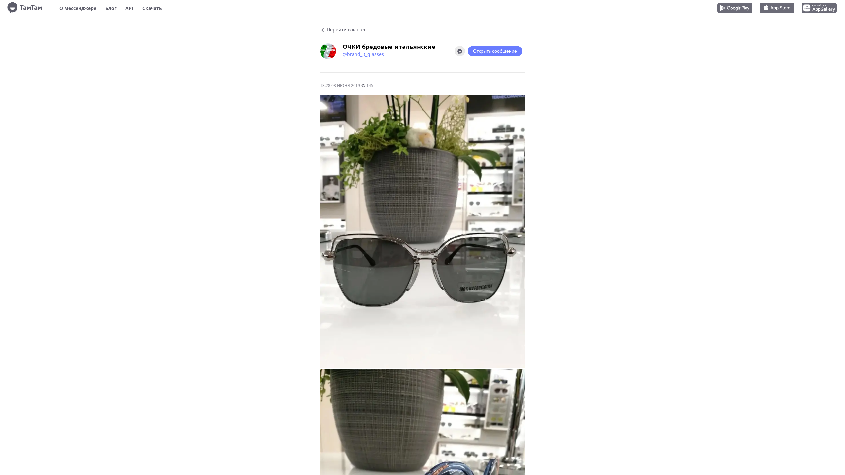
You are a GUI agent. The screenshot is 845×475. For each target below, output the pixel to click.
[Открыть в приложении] (460, 51)
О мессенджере (77, 8)
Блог (111, 8)
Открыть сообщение (495, 51)
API (129, 8)
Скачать (152, 8)
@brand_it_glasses (363, 54)
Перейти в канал (345, 29)
